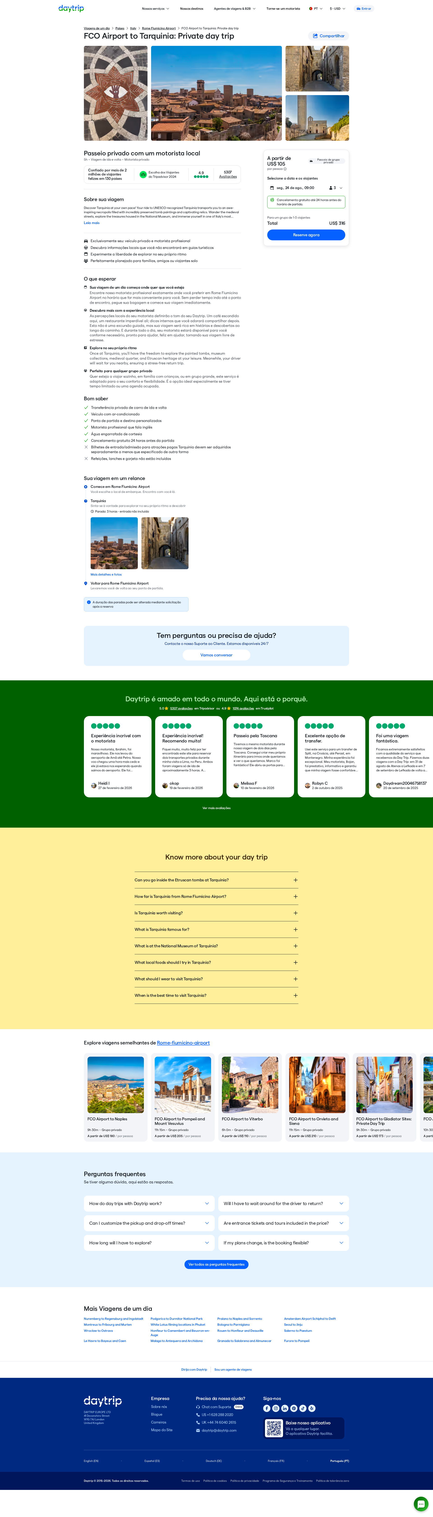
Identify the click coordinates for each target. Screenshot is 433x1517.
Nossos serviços (153, 8)
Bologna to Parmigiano (233, 1324)
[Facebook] (266, 1408)
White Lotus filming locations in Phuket (178, 1324)
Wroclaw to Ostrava (98, 1330)
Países (119, 28)
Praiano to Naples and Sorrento (239, 1318)
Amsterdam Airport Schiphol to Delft (310, 1318)
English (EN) (91, 1460)
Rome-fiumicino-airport (183, 1042)
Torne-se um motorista (283, 8)
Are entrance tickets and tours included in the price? (276, 1223)
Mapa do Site (162, 1430)
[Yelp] (312, 1408)
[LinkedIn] (284, 1408)
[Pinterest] (293, 1408)
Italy (133, 28)
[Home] (71, 8)
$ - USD (335, 8)
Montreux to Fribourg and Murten (108, 1324)
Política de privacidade (244, 1480)
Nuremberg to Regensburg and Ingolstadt (113, 1318)
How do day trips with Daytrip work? (125, 1203)
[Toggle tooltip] (285, 169)
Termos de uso (190, 1480)
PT (316, 8)
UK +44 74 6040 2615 (219, 1422)
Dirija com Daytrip (194, 1369)
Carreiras (158, 1422)
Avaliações (228, 176)
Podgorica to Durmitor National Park (177, 1318)
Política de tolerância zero (332, 1480)
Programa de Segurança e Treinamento (288, 1480)
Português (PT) (339, 1460)
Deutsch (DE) (214, 1460)
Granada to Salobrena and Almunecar (244, 1341)
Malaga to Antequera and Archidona (177, 1341)
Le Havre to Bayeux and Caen (105, 1341)
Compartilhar (332, 36)
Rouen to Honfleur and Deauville (240, 1330)
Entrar (366, 8)
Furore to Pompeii (296, 1341)
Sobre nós (159, 1407)
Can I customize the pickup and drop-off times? (137, 1223)
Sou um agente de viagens (233, 1369)
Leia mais (91, 223)
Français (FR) (276, 1460)
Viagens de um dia (97, 28)
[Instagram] (275, 1408)
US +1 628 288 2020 (217, 1415)
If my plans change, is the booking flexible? (266, 1242)
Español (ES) (152, 1460)
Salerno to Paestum (298, 1330)
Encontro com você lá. (159, 492)
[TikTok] (302, 1408)
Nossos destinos (191, 8)
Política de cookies (215, 1480)
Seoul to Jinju (293, 1324)
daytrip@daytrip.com (219, 1430)
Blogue (156, 1414)
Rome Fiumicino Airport (159, 28)
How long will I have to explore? (120, 1242)
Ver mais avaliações (216, 808)
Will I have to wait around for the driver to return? (273, 1203)
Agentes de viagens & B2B (232, 8)
